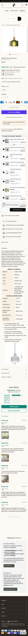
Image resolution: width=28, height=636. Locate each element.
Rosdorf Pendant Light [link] (15, 169)
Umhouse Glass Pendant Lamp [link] (16, 155)
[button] (4, 67)
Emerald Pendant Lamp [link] (16, 196)
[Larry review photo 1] (5, 478)
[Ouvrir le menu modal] (2, 5)
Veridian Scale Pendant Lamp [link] (17, 147)
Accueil (3, 25)
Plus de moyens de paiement (14, 117)
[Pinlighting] (14, 5)
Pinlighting (12, 623)
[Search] (19, 19)
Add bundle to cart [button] (17, 209)
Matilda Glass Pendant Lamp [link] (17, 139)
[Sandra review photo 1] (5, 458)
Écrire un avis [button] (14, 406)
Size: (11, 78)
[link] (7, 141)
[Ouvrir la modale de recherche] (22, 5)
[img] (4, 420)
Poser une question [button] (14, 410)
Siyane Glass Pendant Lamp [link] (17, 162)
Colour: (5, 86)
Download (20, 315)
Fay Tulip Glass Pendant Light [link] (17, 187)
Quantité (3, 94)
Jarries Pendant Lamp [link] (15, 179)
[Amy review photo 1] (5, 435)
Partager (5, 242)
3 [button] (14, 517)
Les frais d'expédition (7, 129)
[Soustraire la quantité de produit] (2, 97)
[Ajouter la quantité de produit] (7, 97)
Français (3, 621)
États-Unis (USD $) (13, 621)
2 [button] (12, 517)
